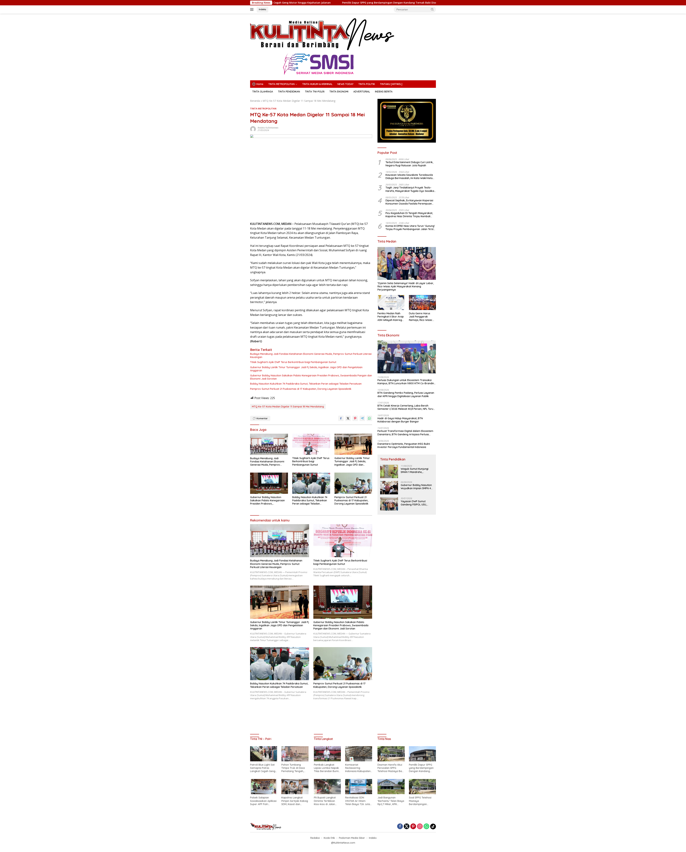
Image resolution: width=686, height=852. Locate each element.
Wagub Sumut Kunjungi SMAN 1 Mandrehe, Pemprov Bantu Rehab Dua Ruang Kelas (414, 470)
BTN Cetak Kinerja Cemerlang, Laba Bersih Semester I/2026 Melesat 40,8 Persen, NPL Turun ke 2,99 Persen (406, 407)
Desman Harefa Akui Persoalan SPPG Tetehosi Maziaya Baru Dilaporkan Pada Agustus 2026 (390, 768)
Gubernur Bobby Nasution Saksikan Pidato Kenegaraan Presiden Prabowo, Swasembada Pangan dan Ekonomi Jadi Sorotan (311, 377)
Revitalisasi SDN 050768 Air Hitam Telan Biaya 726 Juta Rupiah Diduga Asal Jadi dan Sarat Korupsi (357, 801)
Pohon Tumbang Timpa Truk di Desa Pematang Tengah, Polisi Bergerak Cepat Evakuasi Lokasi (294, 768)
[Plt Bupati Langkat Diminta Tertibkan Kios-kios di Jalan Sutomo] (327, 786)
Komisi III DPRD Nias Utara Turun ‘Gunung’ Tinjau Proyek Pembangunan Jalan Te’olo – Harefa (410, 227)
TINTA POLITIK (366, 84)
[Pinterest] (413, 826)
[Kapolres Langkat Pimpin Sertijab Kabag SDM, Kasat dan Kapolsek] (294, 786)
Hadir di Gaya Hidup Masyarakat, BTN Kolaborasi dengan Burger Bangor (400, 420)
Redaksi (315, 838)
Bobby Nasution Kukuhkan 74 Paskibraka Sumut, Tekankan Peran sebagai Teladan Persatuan (306, 383)
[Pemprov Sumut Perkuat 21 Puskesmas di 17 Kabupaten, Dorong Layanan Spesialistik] (353, 483)
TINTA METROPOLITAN (281, 84)
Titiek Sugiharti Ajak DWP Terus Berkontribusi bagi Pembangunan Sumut (293, 362)
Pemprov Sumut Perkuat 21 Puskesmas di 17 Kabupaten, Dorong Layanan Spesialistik (300, 388)
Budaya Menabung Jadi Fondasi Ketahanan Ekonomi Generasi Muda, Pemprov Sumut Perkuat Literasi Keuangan (311, 355)
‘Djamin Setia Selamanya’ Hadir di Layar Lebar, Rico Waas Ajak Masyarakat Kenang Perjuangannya (405, 286)
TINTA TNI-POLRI (314, 91)
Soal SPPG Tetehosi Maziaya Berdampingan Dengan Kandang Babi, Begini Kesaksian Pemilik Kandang (422, 801)
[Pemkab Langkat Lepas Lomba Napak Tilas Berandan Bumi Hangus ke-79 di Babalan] (327, 753)
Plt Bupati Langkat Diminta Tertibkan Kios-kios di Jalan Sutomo (325, 801)
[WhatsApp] (426, 826)
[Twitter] (406, 826)
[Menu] (252, 9)
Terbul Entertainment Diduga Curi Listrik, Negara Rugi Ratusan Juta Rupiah (409, 164)
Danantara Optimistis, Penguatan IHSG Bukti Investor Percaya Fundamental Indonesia (403, 445)
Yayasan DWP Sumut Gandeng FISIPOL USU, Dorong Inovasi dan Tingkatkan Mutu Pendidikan (414, 503)
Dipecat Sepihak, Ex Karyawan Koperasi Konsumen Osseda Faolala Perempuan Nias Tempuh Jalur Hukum (409, 202)
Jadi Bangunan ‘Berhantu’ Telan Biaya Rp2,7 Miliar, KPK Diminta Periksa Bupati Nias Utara (390, 801)
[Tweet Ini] (348, 418)
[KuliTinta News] (322, 34)
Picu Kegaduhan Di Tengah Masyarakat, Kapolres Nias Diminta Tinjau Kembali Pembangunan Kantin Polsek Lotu (409, 214)
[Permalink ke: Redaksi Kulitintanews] (253, 128)
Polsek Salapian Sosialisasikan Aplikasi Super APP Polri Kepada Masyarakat (263, 801)
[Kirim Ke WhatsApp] (369, 418)
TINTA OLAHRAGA (262, 91)
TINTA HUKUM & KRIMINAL (317, 84)
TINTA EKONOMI (338, 91)
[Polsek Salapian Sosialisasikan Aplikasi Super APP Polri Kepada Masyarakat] (263, 786)
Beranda (255, 100)
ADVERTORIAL (361, 91)
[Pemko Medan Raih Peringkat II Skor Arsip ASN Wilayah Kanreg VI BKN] (390, 302)
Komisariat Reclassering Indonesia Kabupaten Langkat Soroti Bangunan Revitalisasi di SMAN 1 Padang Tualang (358, 768)
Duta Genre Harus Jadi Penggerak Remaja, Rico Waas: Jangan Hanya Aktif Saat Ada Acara (421, 317)
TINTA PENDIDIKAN (289, 91)
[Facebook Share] (341, 418)
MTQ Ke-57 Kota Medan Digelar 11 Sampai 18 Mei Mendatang (288, 406)
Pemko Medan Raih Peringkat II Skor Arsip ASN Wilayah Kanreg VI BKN (390, 317)
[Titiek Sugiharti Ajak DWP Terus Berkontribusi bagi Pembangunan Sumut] (311, 444)
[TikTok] (433, 826)
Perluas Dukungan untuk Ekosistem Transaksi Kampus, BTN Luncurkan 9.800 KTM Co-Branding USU (406, 382)
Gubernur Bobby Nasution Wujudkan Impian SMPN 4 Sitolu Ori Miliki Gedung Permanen (416, 486)
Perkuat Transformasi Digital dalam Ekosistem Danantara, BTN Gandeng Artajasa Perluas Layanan (405, 432)
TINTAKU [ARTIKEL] (391, 84)
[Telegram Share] (362, 418)
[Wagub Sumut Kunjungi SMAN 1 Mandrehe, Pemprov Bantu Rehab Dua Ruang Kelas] (389, 471)
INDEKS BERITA (383, 91)
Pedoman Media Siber (352, 838)
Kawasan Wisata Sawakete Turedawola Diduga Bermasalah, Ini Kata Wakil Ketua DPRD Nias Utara (410, 176)
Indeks (262, 9)
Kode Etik (329, 838)
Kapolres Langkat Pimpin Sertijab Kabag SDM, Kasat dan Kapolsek (294, 801)
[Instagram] (420, 826)
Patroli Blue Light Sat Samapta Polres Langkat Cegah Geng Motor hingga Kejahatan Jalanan (262, 768)
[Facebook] (400, 826)
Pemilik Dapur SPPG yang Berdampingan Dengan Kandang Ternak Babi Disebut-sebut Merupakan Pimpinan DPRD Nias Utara (343, 2)
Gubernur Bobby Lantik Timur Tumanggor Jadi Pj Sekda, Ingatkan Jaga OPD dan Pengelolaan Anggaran (306, 369)
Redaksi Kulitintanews (268, 127)
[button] (432, 9)
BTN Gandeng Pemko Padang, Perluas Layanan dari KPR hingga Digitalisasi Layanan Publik (405, 394)
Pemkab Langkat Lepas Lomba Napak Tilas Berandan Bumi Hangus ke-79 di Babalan (326, 768)
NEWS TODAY (345, 84)
